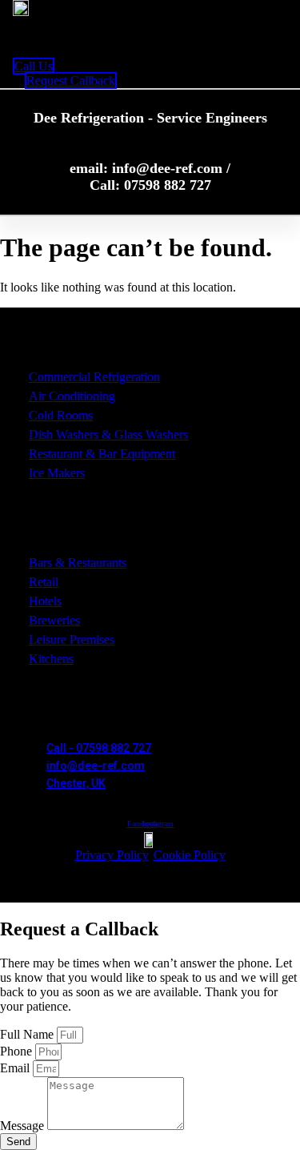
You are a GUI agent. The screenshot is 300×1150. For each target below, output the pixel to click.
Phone (17, 1051)
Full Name (28, 1034)
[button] (49, 38)
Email (16, 1068)
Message (23, 1125)
